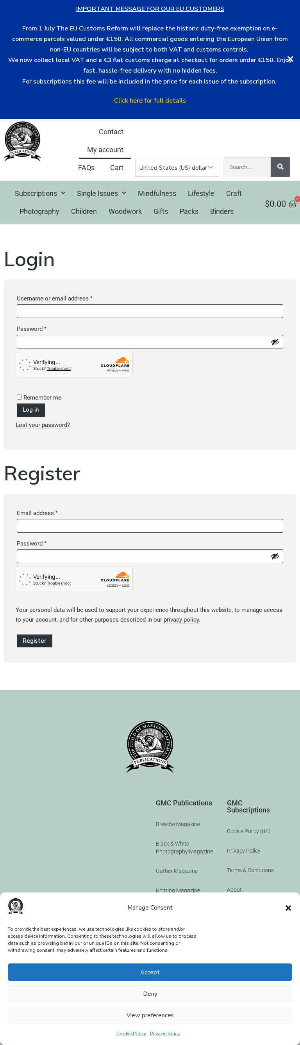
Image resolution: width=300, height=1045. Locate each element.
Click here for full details (150, 100)
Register (34, 641)
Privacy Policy (165, 1034)
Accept (150, 972)
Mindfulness (157, 193)
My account (105, 150)
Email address (48, 512)
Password (43, 328)
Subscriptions (36, 193)
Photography (39, 211)
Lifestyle (201, 193)
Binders (222, 211)
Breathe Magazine (178, 824)
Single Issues (97, 193)
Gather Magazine (177, 871)
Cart (116, 168)
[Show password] (275, 342)
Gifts (161, 211)
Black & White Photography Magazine (184, 848)
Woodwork (125, 211)
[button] (288, 908)
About (234, 890)
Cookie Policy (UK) (249, 831)
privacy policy (181, 619)
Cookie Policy (131, 1034)
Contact (111, 132)
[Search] (280, 167)
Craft (234, 193)
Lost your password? (43, 424)
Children (84, 211)
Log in (31, 410)
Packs (189, 211)
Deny (150, 994)
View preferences (150, 1015)
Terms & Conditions (250, 870)
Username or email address (66, 297)
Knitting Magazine (178, 890)
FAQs (86, 168)
